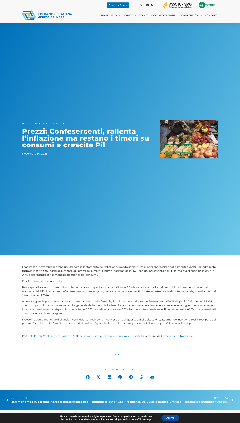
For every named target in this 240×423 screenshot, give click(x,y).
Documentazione (163, 15)
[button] (152, 5)
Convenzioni (190, 15)
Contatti (211, 15)
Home (105, 15)
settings (147, 419)
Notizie (128, 15)
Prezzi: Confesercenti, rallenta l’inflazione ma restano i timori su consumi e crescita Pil (89, 336)
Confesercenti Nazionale (177, 336)
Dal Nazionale (44, 123)
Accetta (170, 417)
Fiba (114, 15)
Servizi (144, 15)
